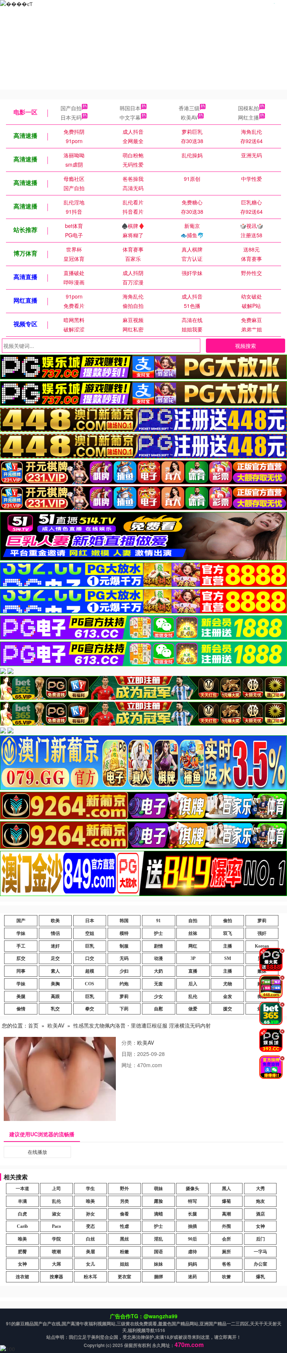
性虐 (124, 1226)
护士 (158, 933)
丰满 (22, 1201)
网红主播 (248, 117)
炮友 (260, 1201)
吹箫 (226, 1276)
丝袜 (192, 933)
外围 (226, 1226)
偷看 (124, 1214)
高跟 (55, 996)
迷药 (192, 1276)
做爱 (192, 1008)
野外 (124, 1188)
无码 (124, 958)
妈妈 (192, 1264)
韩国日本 (130, 108)
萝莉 (261, 920)
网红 (192, 946)
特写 (192, 1201)
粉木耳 (90, 1276)
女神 (260, 1226)
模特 (124, 933)
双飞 (227, 933)
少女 (158, 996)
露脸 (158, 1201)
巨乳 (89, 946)
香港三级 (189, 108)
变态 (90, 1226)
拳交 (89, 1008)
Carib (22, 1226)
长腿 (192, 1214)
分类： (129, 1042)
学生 (90, 1188)
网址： (129, 1065)
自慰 (158, 1008)
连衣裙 (22, 1276)
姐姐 (124, 1264)
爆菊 (226, 1201)
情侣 (55, 933)
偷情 (20, 1008)
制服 (124, 946)
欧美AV (189, 117)
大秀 (260, 1188)
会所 (226, 1239)
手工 (20, 946)
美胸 (55, 983)
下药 (124, 1008)
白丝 (90, 1239)
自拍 (192, 920)
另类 (124, 1201)
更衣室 (124, 1276)
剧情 (158, 946)
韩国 (124, 920)
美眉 (90, 1251)
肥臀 (22, 1251)
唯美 (90, 1201)
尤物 (227, 983)
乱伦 (192, 996)
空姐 (89, 933)
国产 (20, 920)
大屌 (56, 1264)
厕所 (226, 1251)
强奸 (261, 933)
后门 (260, 1239)
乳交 (55, 1008)
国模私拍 (248, 108)
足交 (55, 958)
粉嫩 (124, 1251)
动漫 (158, 958)
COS (89, 983)
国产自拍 (71, 108)
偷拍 (227, 920)
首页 (33, 1025)
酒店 (260, 1214)
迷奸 (55, 946)
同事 (20, 971)
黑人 (226, 1188)
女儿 (90, 1264)
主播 (227, 946)
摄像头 (192, 1188)
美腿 (20, 996)
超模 (89, 971)
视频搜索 (245, 345)
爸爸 (226, 1264)
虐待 (192, 1251)
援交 (227, 1008)
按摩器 (56, 1276)
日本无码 (71, 117)
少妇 (124, 971)
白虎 (22, 1214)
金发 (227, 996)
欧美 (55, 920)
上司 (56, 1188)
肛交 (20, 958)
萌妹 (158, 1188)
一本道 (22, 1188)
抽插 (192, 1226)
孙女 (90, 1214)
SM (227, 958)
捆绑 (158, 1276)
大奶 (158, 971)
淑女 (56, 1214)
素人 (55, 971)
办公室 (260, 1264)
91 (158, 920)
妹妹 (158, 1264)
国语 (158, 1251)
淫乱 (158, 1239)
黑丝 (124, 1239)
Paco (56, 1226)
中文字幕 (130, 117)
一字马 (260, 1251)
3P (193, 958)
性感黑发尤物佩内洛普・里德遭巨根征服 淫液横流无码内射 (142, 1025)
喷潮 (56, 1251)
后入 (192, 983)
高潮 (226, 1214)
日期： (129, 1053)
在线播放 (37, 1151)
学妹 (20, 933)
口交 (89, 958)
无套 (158, 983)
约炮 (124, 983)
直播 (192, 971)
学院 (56, 1239)
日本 (89, 920)
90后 (192, 1239)
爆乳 (260, 1276)
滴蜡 (158, 1214)
